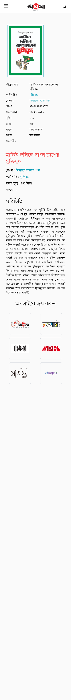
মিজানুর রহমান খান (39, 101)
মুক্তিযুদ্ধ (33, 95)
